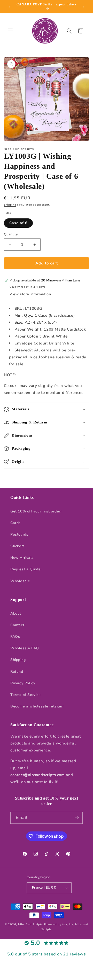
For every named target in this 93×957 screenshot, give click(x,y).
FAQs (15, 636)
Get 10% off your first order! (35, 511)
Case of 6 (18, 222)
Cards (15, 522)
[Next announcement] (83, 6)
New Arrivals (22, 557)
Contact (17, 625)
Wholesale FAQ (24, 648)
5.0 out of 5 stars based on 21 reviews (46, 954)
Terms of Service (25, 694)
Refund (16, 671)
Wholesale (20, 581)
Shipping (10, 205)
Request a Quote (25, 569)
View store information (30, 294)
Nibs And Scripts (30, 924)
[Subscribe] (76, 818)
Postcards (19, 534)
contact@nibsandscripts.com (37, 774)
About (15, 613)
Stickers (17, 546)
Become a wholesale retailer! (37, 706)
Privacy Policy (22, 683)
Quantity (11, 234)
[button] (10, 31)
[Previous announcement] (9, 6)
